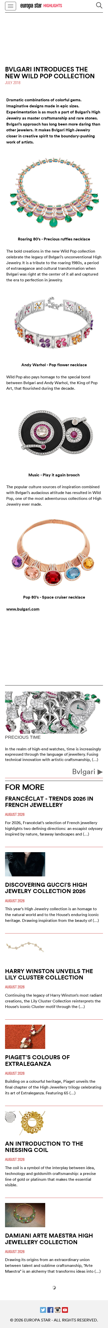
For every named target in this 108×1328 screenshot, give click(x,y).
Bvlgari (84, 771)
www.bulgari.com (22, 609)
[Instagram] (58, 1309)
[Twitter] (43, 1309)
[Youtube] (65, 1309)
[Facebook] (50, 1309)
